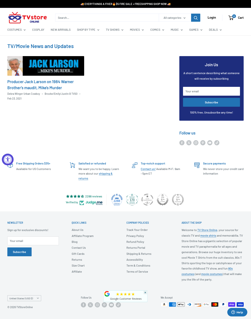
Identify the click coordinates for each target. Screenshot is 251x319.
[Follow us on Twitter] (188, 142)
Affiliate (77, 271)
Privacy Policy (135, 236)
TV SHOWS (112, 29)
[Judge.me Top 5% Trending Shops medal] (178, 199)
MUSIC (175, 29)
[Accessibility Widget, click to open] (8, 159)
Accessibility (134, 259)
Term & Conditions (138, 265)
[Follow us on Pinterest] (202, 142)
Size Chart (78, 265)
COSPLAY (38, 29)
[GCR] (107, 293)
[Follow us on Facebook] (181, 142)
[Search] (195, 18)
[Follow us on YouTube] (209, 142)
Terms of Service (137, 271)
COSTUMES (14, 29)
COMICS (155, 29)
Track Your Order (137, 229)
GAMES (193, 29)
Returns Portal (135, 247)
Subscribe (211, 102)
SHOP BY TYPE (86, 29)
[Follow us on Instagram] (195, 142)
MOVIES (135, 29)
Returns (77, 259)
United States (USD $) (21, 298)
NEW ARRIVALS (61, 29)
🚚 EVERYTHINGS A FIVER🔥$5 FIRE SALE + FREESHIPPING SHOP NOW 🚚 (125, 4)
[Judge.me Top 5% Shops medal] (162, 199)
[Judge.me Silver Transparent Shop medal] (147, 199)
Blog (75, 241)
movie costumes (212, 274)
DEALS (213, 29)
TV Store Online (207, 230)
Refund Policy (135, 241)
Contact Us (79, 247)
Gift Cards (78, 253)
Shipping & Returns (138, 253)
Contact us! (148, 169)
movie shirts (208, 235)
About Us (77, 229)
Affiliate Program (83, 236)
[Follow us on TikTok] (216, 142)
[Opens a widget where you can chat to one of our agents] (237, 312)
